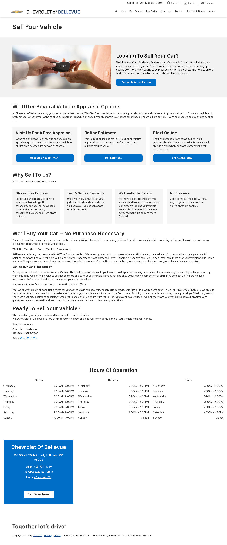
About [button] (211, 11)
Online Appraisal (182, 158)
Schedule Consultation (136, 82)
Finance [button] (179, 11)
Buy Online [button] (152, 11)
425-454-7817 (42, 477)
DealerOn (37, 536)
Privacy (57, 536)
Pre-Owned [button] (135, 11)
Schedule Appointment (45, 158)
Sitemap (48, 536)
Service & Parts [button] (196, 11)
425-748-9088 (44, 472)
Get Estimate (113, 158)
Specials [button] (166, 11)
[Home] (116, 11)
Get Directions (38, 494)
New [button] (123, 11)
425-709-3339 (28, 338)
